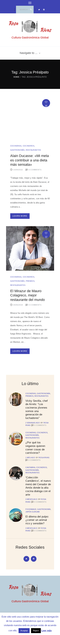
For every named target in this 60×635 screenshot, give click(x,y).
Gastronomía (17, 150)
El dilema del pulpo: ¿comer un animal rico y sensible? (37, 520)
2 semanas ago (32, 423)
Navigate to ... (28, 53)
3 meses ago (31, 499)
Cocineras (16, 146)
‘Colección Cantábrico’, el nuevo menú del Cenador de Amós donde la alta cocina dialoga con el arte (38, 486)
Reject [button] (36, 630)
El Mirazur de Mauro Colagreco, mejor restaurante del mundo (27, 295)
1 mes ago (30, 457)
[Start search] (31, 9)
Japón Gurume (32, 512)
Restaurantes (33, 150)
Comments (40, 425)
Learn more (19, 216)
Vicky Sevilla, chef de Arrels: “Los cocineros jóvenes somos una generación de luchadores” (36, 409)
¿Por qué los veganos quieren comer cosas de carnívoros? (35, 447)
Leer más (46, 630)
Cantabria (30, 467)
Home (16, 77)
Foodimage (30, 509)
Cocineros (28, 146)
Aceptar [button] (24, 630)
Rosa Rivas (44, 457)
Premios (30, 281)
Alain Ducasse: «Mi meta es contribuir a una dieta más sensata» (29, 160)
